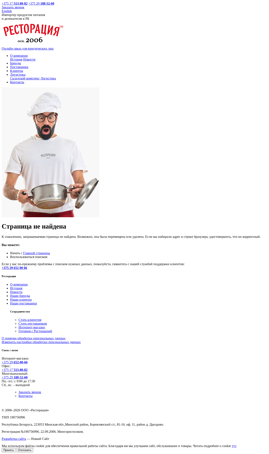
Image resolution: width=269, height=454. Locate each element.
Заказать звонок (13, 7)
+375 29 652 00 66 (14, 268)
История (16, 59)
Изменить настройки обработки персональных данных (41, 342)
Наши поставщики (23, 303)
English (7, 11)
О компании (19, 284)
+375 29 (41, 3)
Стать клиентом (29, 320)
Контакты (25, 396)
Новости (29, 59)
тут (234, 446)
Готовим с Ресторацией (35, 331)
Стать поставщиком (32, 323)
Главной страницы (36, 253)
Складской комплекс (25, 78)
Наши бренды (20, 296)
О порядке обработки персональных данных (34, 338)
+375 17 (12, 3)
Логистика (48, 78)
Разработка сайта (14, 439)
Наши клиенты (21, 299)
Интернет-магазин (31, 327)
